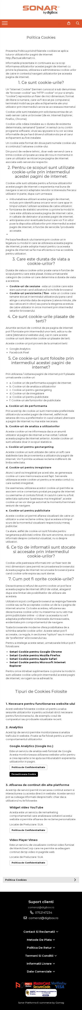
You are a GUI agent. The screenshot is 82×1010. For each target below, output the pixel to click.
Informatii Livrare (39, 963)
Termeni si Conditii (39, 955)
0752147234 (43, 912)
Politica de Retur (39, 947)
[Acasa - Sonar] (41, 10)
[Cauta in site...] (77, 23)
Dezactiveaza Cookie (23, 774)
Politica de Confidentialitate (28, 767)
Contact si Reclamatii (39, 931)
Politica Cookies (16, 879)
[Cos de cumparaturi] (69, 23)
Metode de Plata (39, 940)
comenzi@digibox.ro (43, 918)
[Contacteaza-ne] (59, 23)
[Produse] (5, 24)
